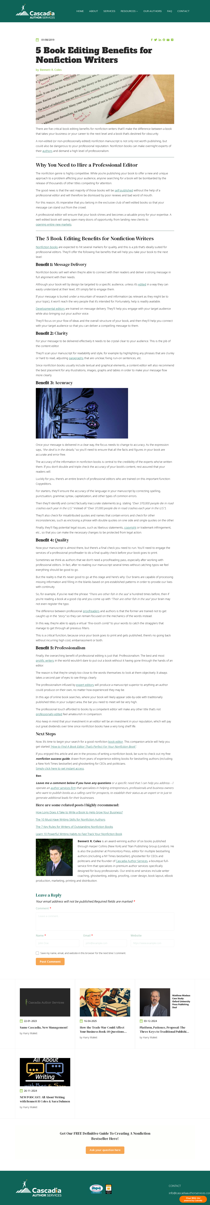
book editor (115, 741)
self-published (124, 190)
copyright (130, 527)
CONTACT (175, 1186)
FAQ (169, 11)
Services (109, 11)
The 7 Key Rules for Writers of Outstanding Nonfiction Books (74, 827)
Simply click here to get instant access (60, 768)
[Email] (168, 40)
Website (136, 935)
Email (88, 935)
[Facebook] (151, 40)
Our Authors (152, 11)
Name (41, 935)
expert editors (85, 685)
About (93, 11)
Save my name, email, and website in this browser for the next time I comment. (83, 953)
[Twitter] (155, 40)
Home (80, 11)
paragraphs (76, 358)
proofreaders (91, 611)
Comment (43, 908)
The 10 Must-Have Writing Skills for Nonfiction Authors (70, 819)
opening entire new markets (53, 224)
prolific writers (45, 660)
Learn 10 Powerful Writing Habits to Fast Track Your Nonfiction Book (79, 834)
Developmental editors (50, 308)
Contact (183, 11)
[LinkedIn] (160, 40)
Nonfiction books (47, 247)
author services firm (63, 788)
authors (47, 151)
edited (142, 284)
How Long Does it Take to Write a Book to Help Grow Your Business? (79, 812)
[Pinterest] (164, 40)
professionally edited (49, 714)
